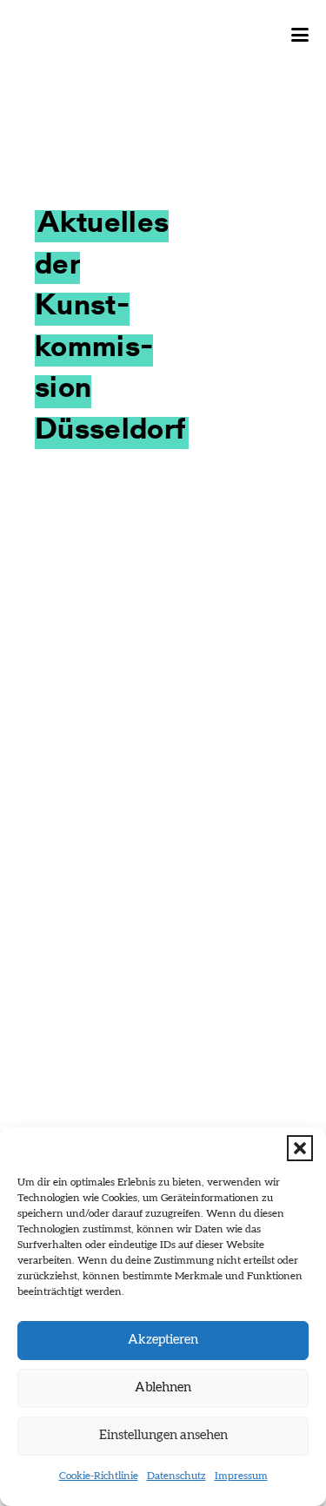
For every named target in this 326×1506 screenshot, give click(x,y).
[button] (300, 1148)
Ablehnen (163, 1387)
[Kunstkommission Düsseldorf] (100, 34)
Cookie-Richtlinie (98, 1475)
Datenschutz (176, 1475)
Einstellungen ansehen (163, 1435)
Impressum (241, 1475)
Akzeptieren (163, 1339)
